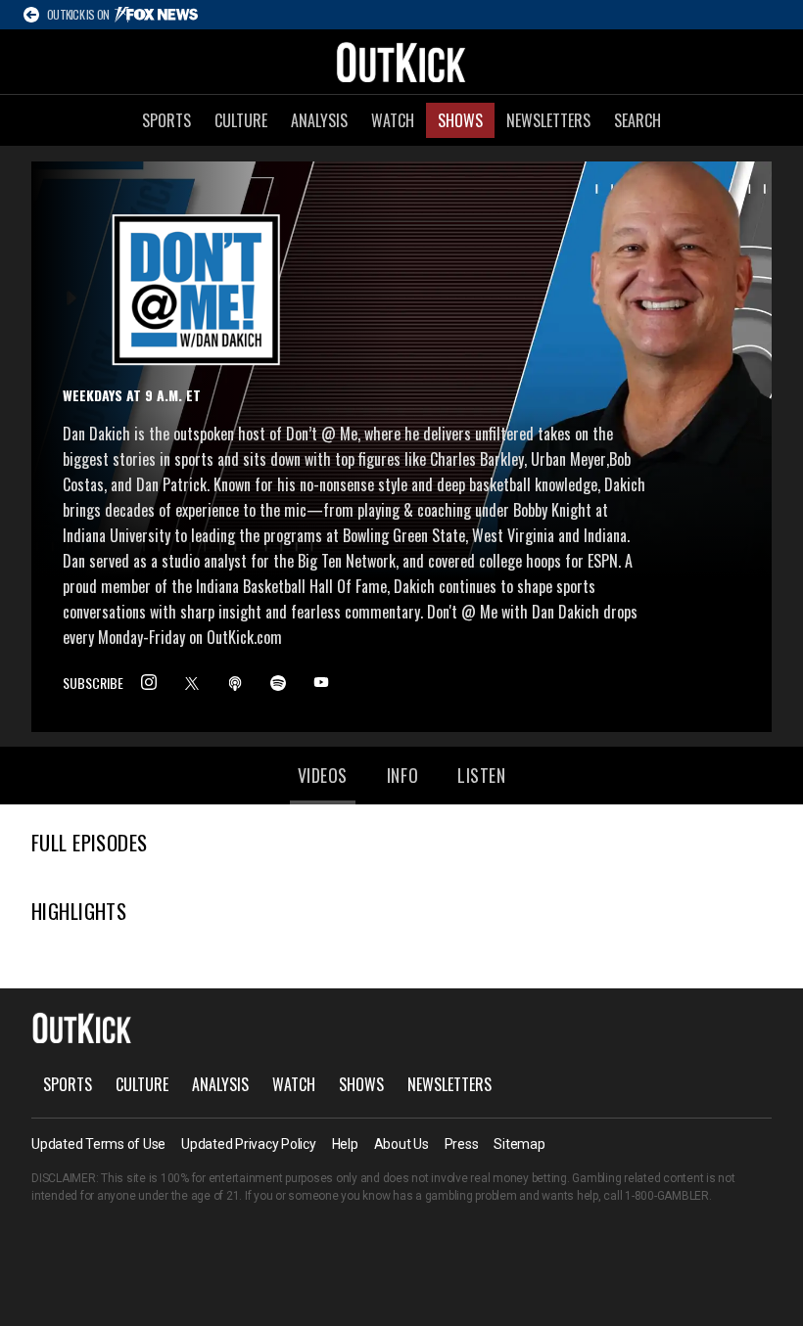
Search (637, 120)
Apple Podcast (235, 683)
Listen (481, 775)
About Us (401, 1144)
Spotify (278, 683)
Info (402, 775)
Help (345, 1144)
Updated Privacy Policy (248, 1144)
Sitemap (519, 1144)
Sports (166, 120)
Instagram (148, 683)
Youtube (321, 683)
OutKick (401, 61)
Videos (323, 775)
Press (462, 1144)
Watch (392, 120)
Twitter (192, 683)
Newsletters (548, 120)
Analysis (319, 120)
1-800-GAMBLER (667, 1196)
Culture (240, 120)
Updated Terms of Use (98, 1144)
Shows (460, 120)
